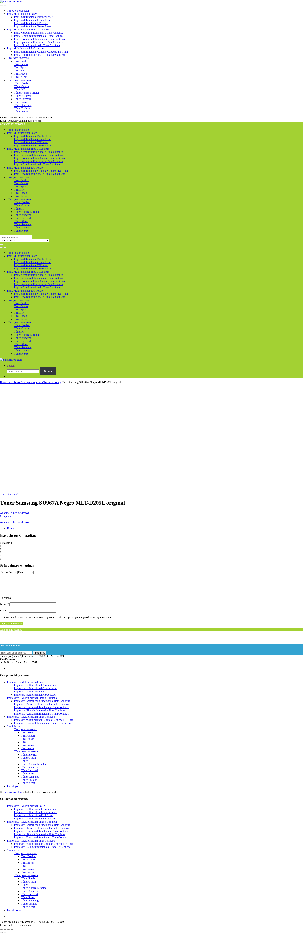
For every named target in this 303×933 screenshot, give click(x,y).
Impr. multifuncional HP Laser (31, 23)
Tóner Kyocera (22, 95)
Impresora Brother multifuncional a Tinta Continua (42, 700)
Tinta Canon (21, 64)
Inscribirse (40, 652)
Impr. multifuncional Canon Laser (32, 20)
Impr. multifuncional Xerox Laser (32, 26)
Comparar (5, 516)
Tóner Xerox (21, 111)
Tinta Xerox (20, 76)
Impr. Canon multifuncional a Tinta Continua (39, 35)
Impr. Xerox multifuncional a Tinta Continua (38, 32)
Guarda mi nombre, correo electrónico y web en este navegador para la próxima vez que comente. (58, 617)
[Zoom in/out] (12, 929)
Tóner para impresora (19, 79)
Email (4, 610)
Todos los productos (18, 10)
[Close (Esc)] (1, 929)
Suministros (13, 382)
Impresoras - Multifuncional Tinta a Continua (32, 697)
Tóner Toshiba (22, 108)
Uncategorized (15, 786)
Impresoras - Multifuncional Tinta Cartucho (31, 716)
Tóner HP (19, 89)
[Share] (5, 929)
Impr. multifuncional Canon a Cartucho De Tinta (41, 51)
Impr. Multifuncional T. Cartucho (25, 48)
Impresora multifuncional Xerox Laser (35, 694)
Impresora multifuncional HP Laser (33, 691)
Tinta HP (19, 70)
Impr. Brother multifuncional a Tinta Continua (39, 38)
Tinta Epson (20, 67)
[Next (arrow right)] (5, 932)
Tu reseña (5, 597)
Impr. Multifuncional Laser (22, 13)
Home (3, 382)
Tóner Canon (21, 86)
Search (11, 365)
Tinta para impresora (18, 57)
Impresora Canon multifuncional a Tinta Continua (41, 704)
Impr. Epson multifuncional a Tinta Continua (38, 42)
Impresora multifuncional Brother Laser (36, 685)
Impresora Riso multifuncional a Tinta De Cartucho (42, 723)
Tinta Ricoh (20, 73)
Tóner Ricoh (21, 102)
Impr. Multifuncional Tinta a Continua (28, 29)
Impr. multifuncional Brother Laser (33, 16)
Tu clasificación (8, 572)
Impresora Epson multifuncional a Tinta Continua (41, 707)
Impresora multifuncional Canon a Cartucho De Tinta (43, 719)
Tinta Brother (21, 61)
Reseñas (11, 528)
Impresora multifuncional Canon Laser (35, 688)
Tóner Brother (22, 83)
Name (4, 604)
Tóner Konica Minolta (26, 92)
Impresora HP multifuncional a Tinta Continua (39, 710)
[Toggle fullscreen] (8, 929)
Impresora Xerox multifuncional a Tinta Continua (41, 713)
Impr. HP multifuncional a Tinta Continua (37, 45)
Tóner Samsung (23, 105)
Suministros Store (12, 792)
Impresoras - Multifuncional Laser (26, 682)
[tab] (155, 528)
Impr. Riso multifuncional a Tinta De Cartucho (39, 54)
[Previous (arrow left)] (1, 932)
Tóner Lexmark (22, 98)
